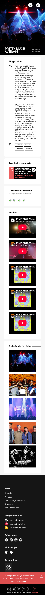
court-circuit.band (18, 581)
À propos (9, 504)
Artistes (8, 497)
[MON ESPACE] (35, 590)
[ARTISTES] (19, 590)
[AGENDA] (14, 590)
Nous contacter (12, 507)
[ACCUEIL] (9, 590)
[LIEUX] (24, 590)
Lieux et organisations (15, 500)
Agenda (8, 493)
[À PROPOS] (29, 590)
